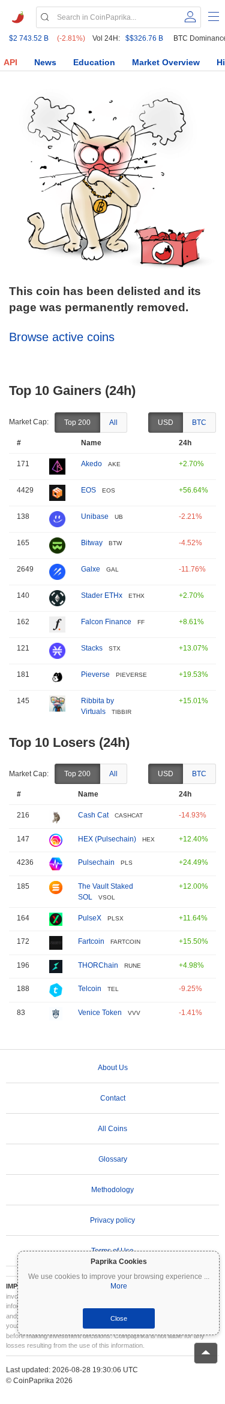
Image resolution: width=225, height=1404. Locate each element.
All (113, 422)
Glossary (112, 1159)
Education (94, 62)
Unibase (95, 516)
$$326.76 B (144, 38)
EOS (88, 490)
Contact (112, 1098)
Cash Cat (93, 815)
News (45, 62)
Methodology (112, 1190)
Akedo (91, 464)
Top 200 (77, 422)
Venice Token (100, 1012)
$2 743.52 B (29, 38)
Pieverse (95, 674)
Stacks (92, 648)
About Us (113, 1067)
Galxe (90, 569)
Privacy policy (112, 1220)
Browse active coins (62, 337)
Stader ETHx (101, 595)
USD (165, 422)
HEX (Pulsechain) (107, 839)
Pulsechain (96, 862)
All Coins (112, 1129)
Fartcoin (91, 941)
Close (118, 1318)
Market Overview (166, 62)
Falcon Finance (106, 622)
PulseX (89, 918)
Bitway (92, 543)
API (10, 62)
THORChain (98, 965)
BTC (199, 422)
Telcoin (89, 988)
